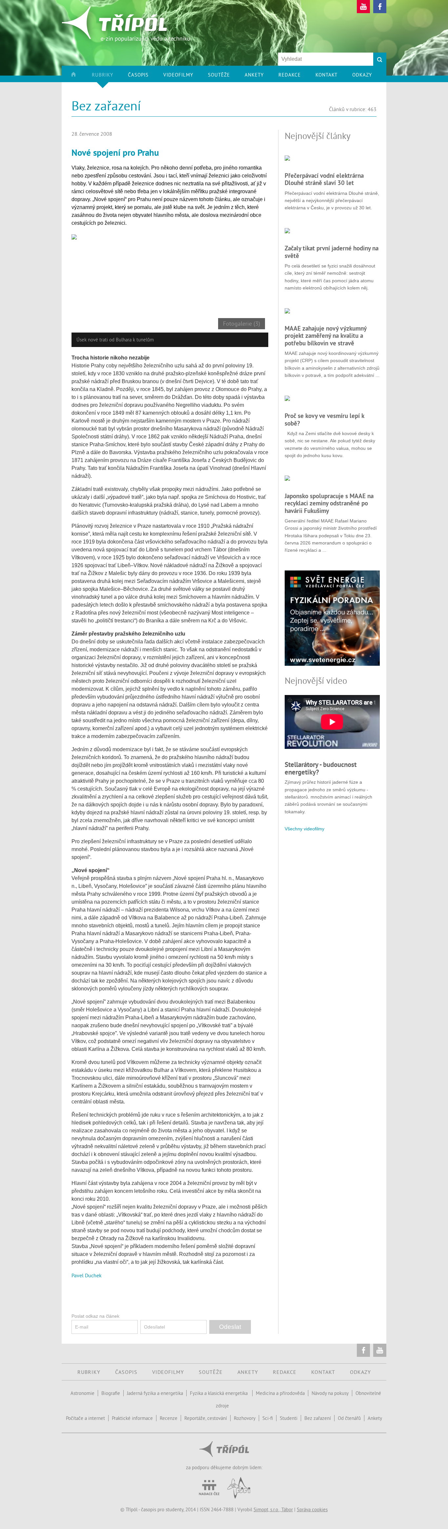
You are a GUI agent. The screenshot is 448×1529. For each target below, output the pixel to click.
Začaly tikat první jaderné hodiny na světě (331, 251)
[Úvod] (81, 77)
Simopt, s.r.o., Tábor (273, 1509)
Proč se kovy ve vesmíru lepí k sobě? (324, 419)
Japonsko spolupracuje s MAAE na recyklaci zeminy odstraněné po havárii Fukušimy (329, 503)
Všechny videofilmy (304, 828)
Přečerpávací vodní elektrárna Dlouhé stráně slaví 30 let (324, 179)
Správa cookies (312, 1509)
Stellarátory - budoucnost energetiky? (320, 768)
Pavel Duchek (86, 1275)
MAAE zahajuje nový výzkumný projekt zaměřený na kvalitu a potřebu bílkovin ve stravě (325, 335)
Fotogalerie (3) (241, 323)
